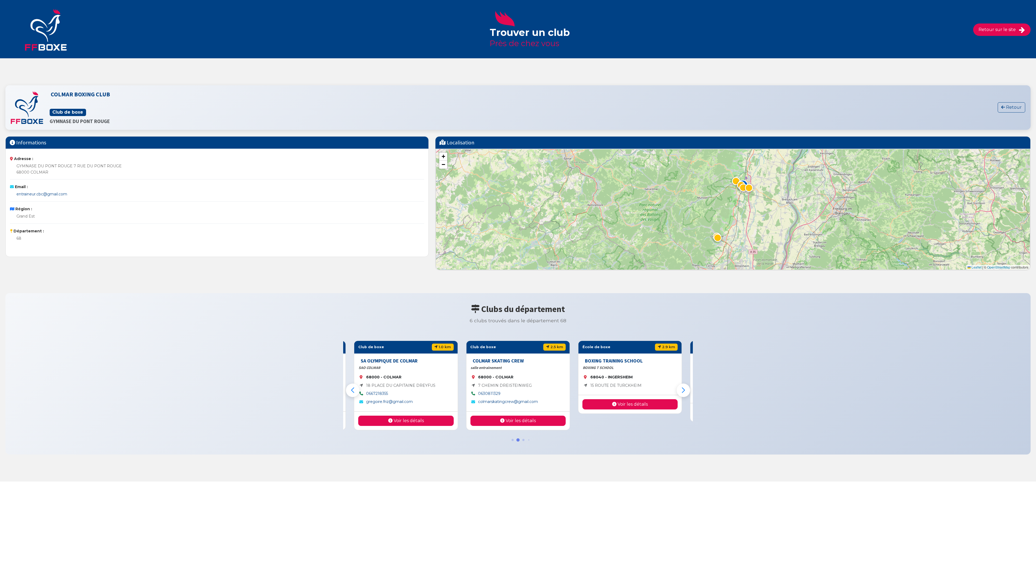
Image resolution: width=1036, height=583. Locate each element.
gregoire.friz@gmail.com (389, 401)
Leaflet (976, 267)
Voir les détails (408, 420)
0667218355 (377, 393)
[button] (743, 188)
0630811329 (489, 393)
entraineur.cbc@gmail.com (41, 194)
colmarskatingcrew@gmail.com (508, 401)
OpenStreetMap (998, 267)
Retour (1013, 107)
